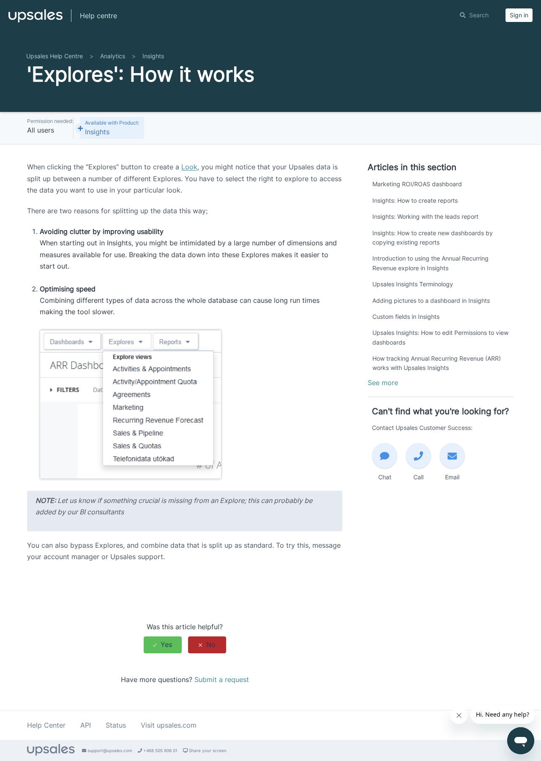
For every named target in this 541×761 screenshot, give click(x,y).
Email (452, 477)
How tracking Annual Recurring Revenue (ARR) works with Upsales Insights (436, 363)
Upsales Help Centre (54, 56)
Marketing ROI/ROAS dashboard (417, 184)
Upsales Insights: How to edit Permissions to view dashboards (440, 337)
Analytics (112, 56)
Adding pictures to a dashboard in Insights (431, 300)
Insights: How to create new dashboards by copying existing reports (432, 237)
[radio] (163, 644)
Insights (153, 56)
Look (189, 167)
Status (116, 725)
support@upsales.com (109, 750)
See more (383, 382)
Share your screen (207, 750)
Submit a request (221, 679)
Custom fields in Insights (406, 316)
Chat (384, 477)
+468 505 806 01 (160, 750)
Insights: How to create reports (415, 200)
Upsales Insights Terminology (412, 284)
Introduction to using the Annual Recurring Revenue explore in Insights (430, 263)
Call (418, 477)
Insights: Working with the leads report (425, 216)
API (85, 725)
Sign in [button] (519, 15)
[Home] (35, 19)
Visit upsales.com (169, 725)
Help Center (46, 725)
